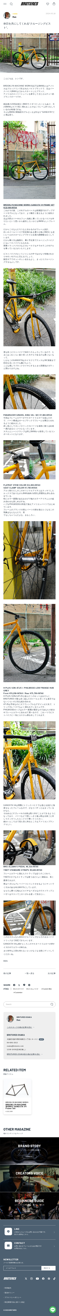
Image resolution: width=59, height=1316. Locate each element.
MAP (41, 1039)
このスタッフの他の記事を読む (19, 1027)
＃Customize (17, 992)
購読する (47, 1268)
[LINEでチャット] (52, 1309)
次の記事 (52, 973)
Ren (14, 17)
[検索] (51, 1004)
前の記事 (7, 973)
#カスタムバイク (32, 989)
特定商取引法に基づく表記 (14, 1302)
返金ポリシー (10, 1293)
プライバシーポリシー (13, 1297)
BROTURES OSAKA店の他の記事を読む (23, 1054)
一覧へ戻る (29, 973)
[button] (5, 4)
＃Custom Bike (46, 989)
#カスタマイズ (18, 989)
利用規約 (8, 1288)
